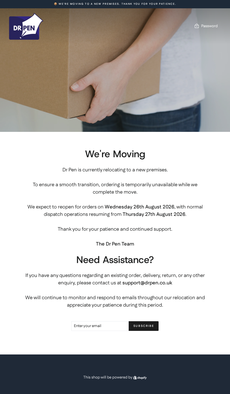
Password (209, 26)
